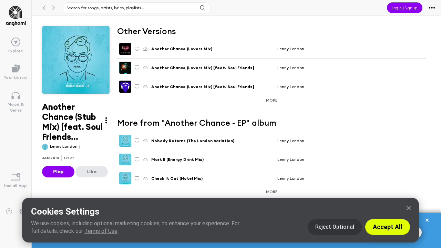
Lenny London (64, 146)
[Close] (408, 208)
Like (91, 171)
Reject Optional (334, 227)
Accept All (387, 226)
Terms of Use (100, 231)
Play (58, 171)
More (271, 100)
